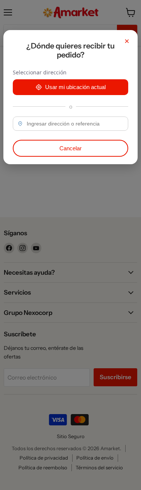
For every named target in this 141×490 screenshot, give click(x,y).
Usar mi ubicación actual (75, 87)
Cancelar (70, 148)
